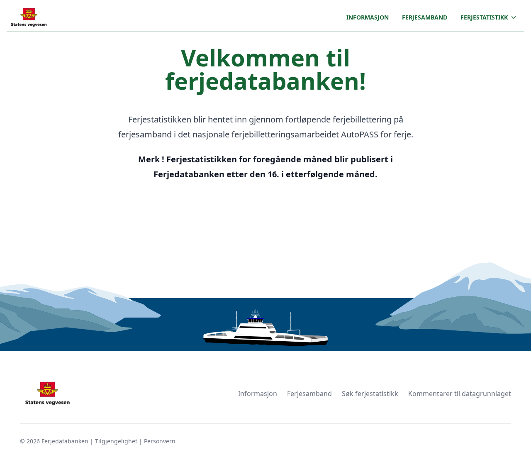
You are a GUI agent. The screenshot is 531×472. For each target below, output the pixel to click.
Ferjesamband (424, 17)
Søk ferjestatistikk (370, 393)
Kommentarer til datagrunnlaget (459, 393)
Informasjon (367, 17)
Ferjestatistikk (484, 17)
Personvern (159, 441)
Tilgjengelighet (116, 441)
